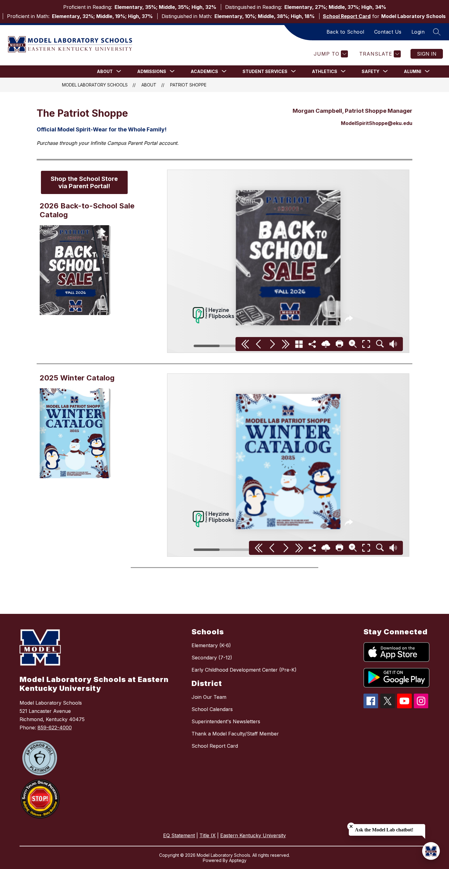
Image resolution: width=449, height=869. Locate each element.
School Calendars (212, 709)
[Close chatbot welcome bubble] (351, 826)
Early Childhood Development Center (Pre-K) (244, 670)
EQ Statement (179, 835)
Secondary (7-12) (212, 657)
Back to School (345, 32)
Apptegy (237, 860)
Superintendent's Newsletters (226, 721)
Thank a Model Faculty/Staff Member (235, 734)
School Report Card (347, 16)
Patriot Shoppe (188, 84)
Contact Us (388, 32)
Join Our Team (209, 697)
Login (418, 32)
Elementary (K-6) (211, 645)
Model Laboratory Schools (95, 84)
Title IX (207, 835)
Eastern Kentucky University (253, 835)
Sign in (426, 54)
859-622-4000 (55, 727)
